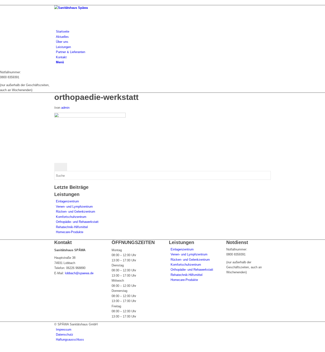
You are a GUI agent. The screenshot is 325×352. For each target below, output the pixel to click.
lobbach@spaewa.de (79, 273)
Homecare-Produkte (69, 232)
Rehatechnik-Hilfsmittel (72, 227)
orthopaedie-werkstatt (96, 97)
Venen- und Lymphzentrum (74, 206)
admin (65, 107)
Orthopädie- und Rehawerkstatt (77, 222)
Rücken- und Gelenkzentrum (75, 211)
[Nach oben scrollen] (1, 349)
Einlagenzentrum (67, 201)
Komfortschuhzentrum (71, 217)
